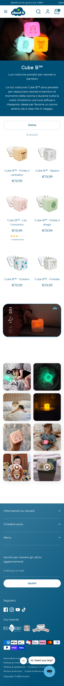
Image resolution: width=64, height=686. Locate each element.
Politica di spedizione (14, 667)
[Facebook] (6, 610)
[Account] (47, 10)
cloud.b (25, 676)
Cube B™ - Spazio (47, 170)
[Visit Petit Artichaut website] (12, 628)
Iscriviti (32, 583)
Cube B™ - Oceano (17, 279)
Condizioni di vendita (39, 667)
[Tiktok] (24, 610)
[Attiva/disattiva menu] (5, 11)
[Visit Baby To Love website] (41, 629)
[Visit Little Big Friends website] (26, 629)
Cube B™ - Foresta (47, 279)
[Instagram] (12, 610)
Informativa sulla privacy (16, 658)
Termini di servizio (13, 671)
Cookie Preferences (34, 671)
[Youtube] (18, 610)
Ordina (32, 125)
